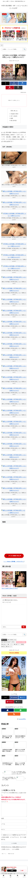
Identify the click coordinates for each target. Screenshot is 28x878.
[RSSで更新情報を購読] (14, 714)
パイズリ (11, 644)
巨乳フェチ (9, 646)
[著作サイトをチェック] (7, 710)
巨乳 (4, 646)
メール (3, 824)
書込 (24, 626)
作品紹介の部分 (14, 113)
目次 (12, 110)
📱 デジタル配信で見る (14, 555)
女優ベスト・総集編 (19, 644)
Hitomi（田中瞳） (22, 642)
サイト (3, 829)
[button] (18, 87)
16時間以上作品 (12, 639)
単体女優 (5, 639)
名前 (2, 818)
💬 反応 (21, 870)
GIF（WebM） (14, 116)
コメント (4, 801)
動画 (12, 118)
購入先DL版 (13, 120)
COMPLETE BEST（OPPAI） (9, 642)
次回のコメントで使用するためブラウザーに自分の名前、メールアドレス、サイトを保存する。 (14, 837)
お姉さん (5, 644)
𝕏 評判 (11, 870)
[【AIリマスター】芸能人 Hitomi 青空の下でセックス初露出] (14, 673)
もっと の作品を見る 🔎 (14, 561)
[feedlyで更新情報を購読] (20, 710)
